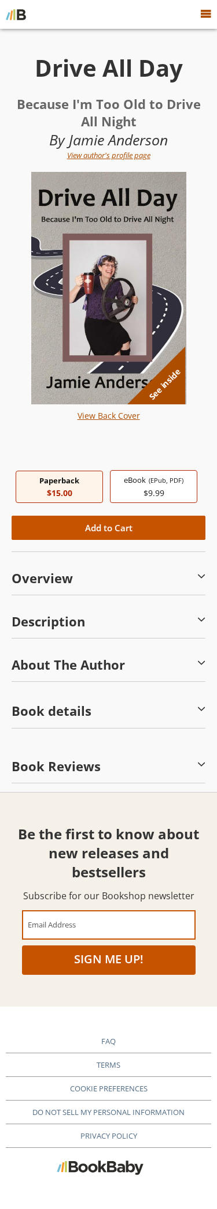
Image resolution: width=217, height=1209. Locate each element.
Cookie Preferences (109, 1088)
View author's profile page (108, 155)
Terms (108, 1065)
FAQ (108, 1041)
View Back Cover (109, 415)
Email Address (52, 924)
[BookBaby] (16, 14)
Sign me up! (109, 959)
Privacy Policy (108, 1136)
